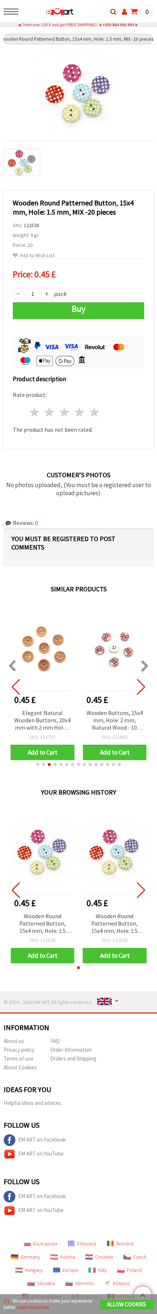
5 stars (94, 412)
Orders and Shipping (73, 1058)
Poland (134, 1270)
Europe (70, 1270)
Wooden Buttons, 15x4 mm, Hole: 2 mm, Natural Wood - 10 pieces (115, 720)
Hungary (34, 1270)
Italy (102, 1270)
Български (45, 1243)
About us (14, 1040)
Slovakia (46, 1283)
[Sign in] (124, 11)
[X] (6, 1301)
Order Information (71, 1049)
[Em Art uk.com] (48, 13)
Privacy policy (19, 1049)
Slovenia (84, 1283)
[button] (37, 764)
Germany (30, 1256)
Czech (139, 1256)
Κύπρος (121, 1283)
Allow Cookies (126, 1304)
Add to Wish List (37, 255)
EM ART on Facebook (42, 1139)
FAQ (55, 1040)
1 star (34, 412)
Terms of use (19, 1058)
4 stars (79, 412)
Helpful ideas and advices (32, 1102)
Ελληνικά (86, 1243)
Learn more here (33, 1307)
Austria (67, 1256)
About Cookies (20, 1067)
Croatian (104, 1256)
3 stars (64, 412)
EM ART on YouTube (41, 1153)
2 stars (49, 412)
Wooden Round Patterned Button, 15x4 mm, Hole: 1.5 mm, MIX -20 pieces (42, 923)
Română (125, 1243)
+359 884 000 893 (118, 25)
